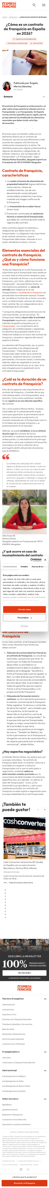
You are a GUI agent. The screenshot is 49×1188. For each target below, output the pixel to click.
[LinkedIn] (20, 1169)
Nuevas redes (8, 1029)
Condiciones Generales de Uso (28, 1161)
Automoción (8, 1010)
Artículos (6, 1058)
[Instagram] (28, 1169)
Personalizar (23, 618)
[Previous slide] (38, 809)
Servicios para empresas (13, 1039)
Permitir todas (24, 609)
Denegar (24, 626)
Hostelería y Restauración (13, 1034)
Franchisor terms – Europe (29, 1165)
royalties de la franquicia (30, 292)
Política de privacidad (9, 1165)
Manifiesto (7, 1105)
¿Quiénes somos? (10, 1110)
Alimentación (8, 1005)
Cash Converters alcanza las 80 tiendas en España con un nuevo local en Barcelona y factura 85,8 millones (23, 865)
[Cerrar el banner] (45, 560)
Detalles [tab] (24, 567)
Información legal (8, 1161)
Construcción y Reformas (13, 1044)
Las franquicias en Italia (12, 1081)
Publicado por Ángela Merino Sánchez (26, 84)
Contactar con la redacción (14, 1120)
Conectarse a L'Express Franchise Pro (18, 1063)
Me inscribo (24, 973)
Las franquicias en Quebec (14, 1091)
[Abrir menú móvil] (44, 5)
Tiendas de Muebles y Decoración (17, 1024)
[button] (34, 5)
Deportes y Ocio (9, 1015)
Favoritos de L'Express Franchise (17, 1020)
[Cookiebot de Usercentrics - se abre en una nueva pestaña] (31, 559)
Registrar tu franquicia (12, 1115)
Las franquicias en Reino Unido (16, 1086)
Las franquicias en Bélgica (14, 1076)
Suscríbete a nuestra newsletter (16, 1125)
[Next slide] (44, 809)
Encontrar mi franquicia (24, 1183)
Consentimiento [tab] (10, 567)
